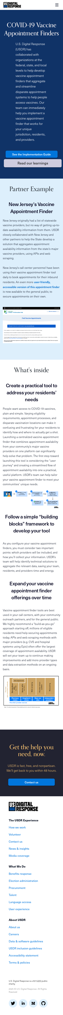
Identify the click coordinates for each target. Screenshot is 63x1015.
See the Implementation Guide (31, 154)
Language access (20, 902)
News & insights (19, 848)
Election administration (23, 881)
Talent (12, 895)
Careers (14, 934)
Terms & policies (19, 962)
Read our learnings (33, 163)
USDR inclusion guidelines (25, 948)
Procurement (17, 888)
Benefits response (20, 873)
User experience (19, 909)
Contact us (31, 782)
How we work (17, 827)
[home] (12, 5)
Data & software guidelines (26, 941)
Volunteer (15, 834)
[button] (56, 5)
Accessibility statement (23, 955)
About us (14, 927)
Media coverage (19, 855)
